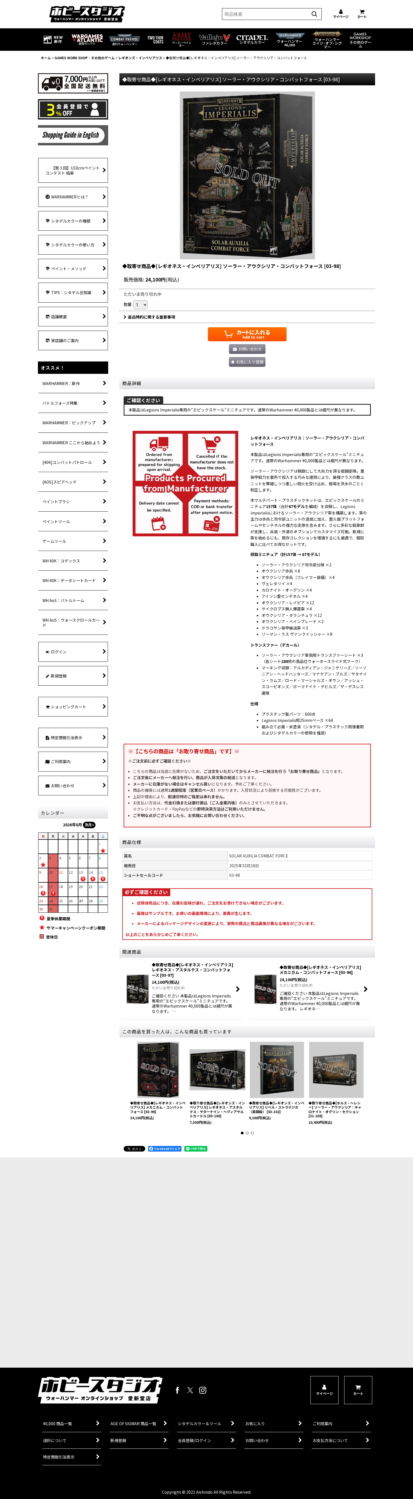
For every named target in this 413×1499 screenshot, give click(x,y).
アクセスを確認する (107, 1330)
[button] (247, 362)
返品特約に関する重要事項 (151, 317)
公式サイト (107, 1351)
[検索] (314, 14)
